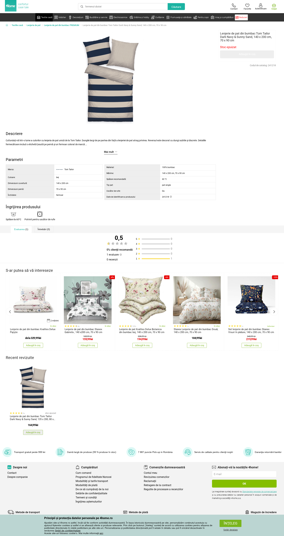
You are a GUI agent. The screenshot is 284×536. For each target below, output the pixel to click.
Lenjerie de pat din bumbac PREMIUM (61, 25)
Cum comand (83, 473)
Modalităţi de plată (86, 485)
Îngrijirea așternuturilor (89, 501)
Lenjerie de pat (33, 25)
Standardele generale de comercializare (259, 492)
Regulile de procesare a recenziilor (163, 489)
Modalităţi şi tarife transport (92, 481)
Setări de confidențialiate (68, 530)
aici (101, 533)
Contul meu (150, 473)
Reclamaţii (150, 481)
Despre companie (17, 477)
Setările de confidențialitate (91, 493)
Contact (11, 473)
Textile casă (17, 25)
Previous (10, 312)
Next (274, 312)
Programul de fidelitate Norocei (93, 477)
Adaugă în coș (247, 54)
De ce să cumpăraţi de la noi (92, 489)
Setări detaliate (230, 530)
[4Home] (8, 25)
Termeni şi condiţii (86, 497)
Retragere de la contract (157, 485)
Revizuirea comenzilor (156, 477)
